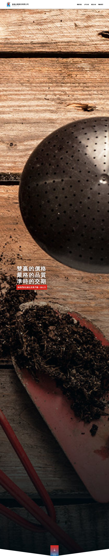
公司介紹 (86, 4)
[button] (8, 278)
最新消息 (79, 4)
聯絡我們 (100, 4)
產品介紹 (93, 4)
